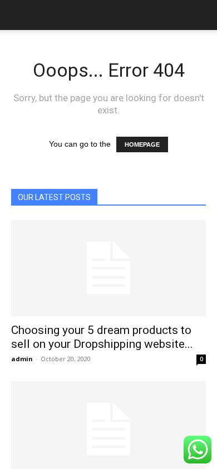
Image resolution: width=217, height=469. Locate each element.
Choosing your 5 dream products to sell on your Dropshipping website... (102, 337)
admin (22, 359)
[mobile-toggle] (19, 15)
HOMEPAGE (142, 144)
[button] (201, 15)
